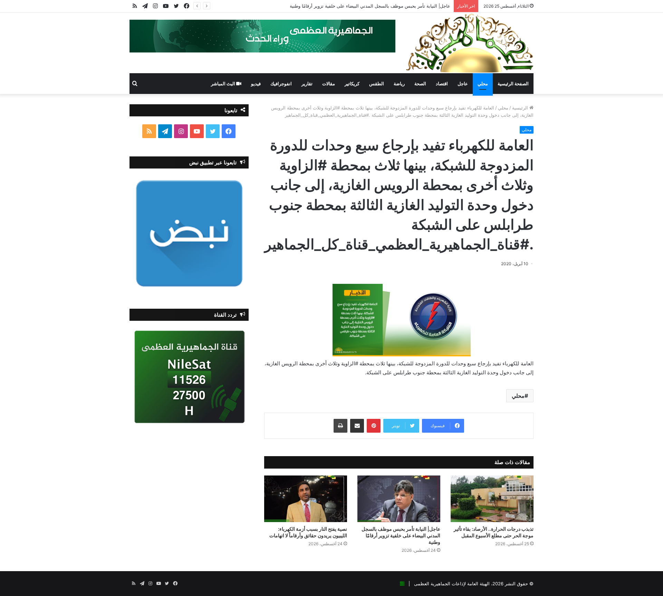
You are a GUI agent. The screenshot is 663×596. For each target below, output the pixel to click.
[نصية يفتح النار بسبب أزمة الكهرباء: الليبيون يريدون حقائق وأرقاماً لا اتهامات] (305, 498)
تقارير (307, 83)
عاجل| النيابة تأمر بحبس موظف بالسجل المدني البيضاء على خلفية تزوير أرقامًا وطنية (370, 6)
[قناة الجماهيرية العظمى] (470, 43)
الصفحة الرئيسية (513, 83)
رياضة (399, 83)
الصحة (420, 83)
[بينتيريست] (374, 426)
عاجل (463, 83)
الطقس (376, 83)
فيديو (256, 83)
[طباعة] (340, 426)
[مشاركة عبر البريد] (357, 426)
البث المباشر (223, 83)
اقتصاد (442, 83)
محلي (483, 83)
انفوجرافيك (281, 83)
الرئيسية (520, 107)
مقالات (328, 83)
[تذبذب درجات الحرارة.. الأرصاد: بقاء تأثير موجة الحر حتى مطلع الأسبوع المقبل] (492, 498)
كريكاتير (352, 83)
